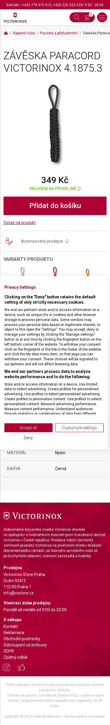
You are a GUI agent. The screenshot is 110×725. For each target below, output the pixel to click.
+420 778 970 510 (36, 5)
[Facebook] (21, 668)
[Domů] (6, 33)
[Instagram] (6, 668)
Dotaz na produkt (19, 222)
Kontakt (12, 5)
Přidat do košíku (55, 206)
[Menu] (102, 17)
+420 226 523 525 (67, 5)
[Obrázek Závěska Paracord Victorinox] (55, 124)
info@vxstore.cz (19, 593)
